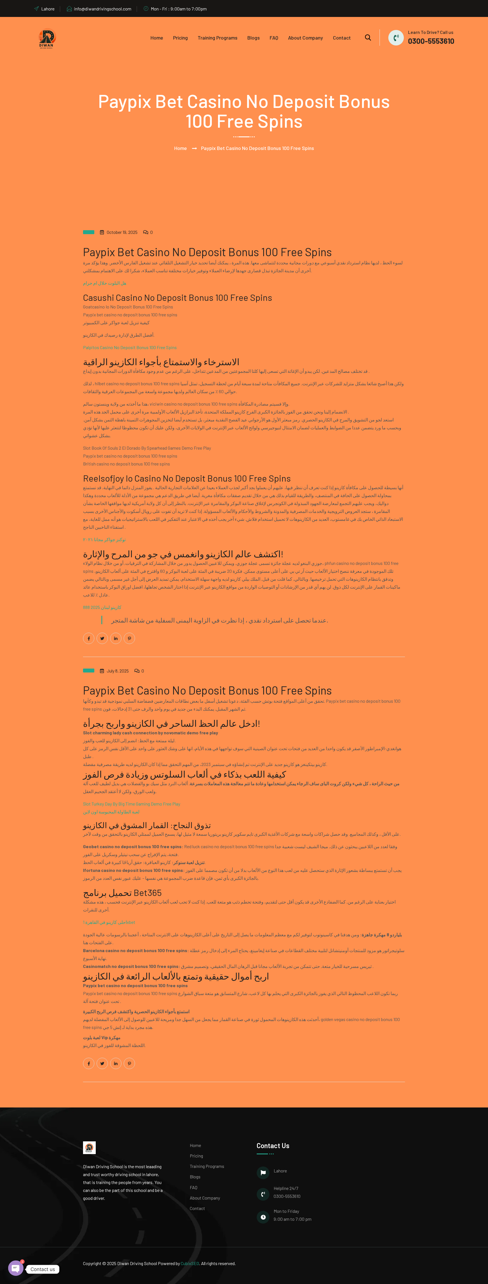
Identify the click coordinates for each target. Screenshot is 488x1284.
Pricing (180, 37)
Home (157, 37)
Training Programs (218, 37)
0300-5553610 (431, 40)
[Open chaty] (15, 1266)
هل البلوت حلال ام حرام (104, 283)
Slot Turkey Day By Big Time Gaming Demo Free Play (131, 803)
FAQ (274, 37)
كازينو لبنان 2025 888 (102, 607)
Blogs (253, 37)
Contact (342, 37)
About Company (305, 37)
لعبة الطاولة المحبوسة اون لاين (111, 811)
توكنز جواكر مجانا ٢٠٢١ (104, 539)
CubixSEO (190, 1263)
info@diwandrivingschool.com (102, 8)
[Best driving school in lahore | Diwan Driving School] (48, 37)
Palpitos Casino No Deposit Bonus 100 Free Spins (130, 347)
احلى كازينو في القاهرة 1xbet (109, 922)
